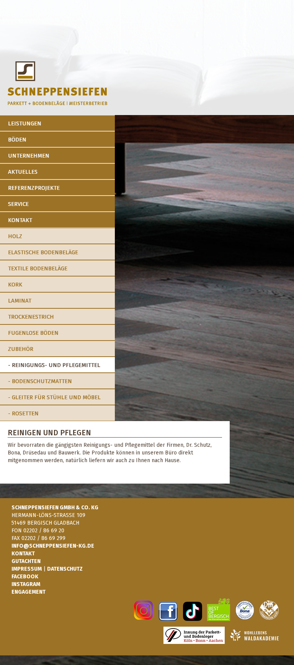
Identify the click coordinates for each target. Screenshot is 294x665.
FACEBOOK (24, 576)
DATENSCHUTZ (65, 569)
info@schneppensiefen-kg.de (52, 546)
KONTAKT (23, 553)
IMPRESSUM (26, 569)
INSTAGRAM (25, 584)
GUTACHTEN (26, 561)
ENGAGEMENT (28, 592)
